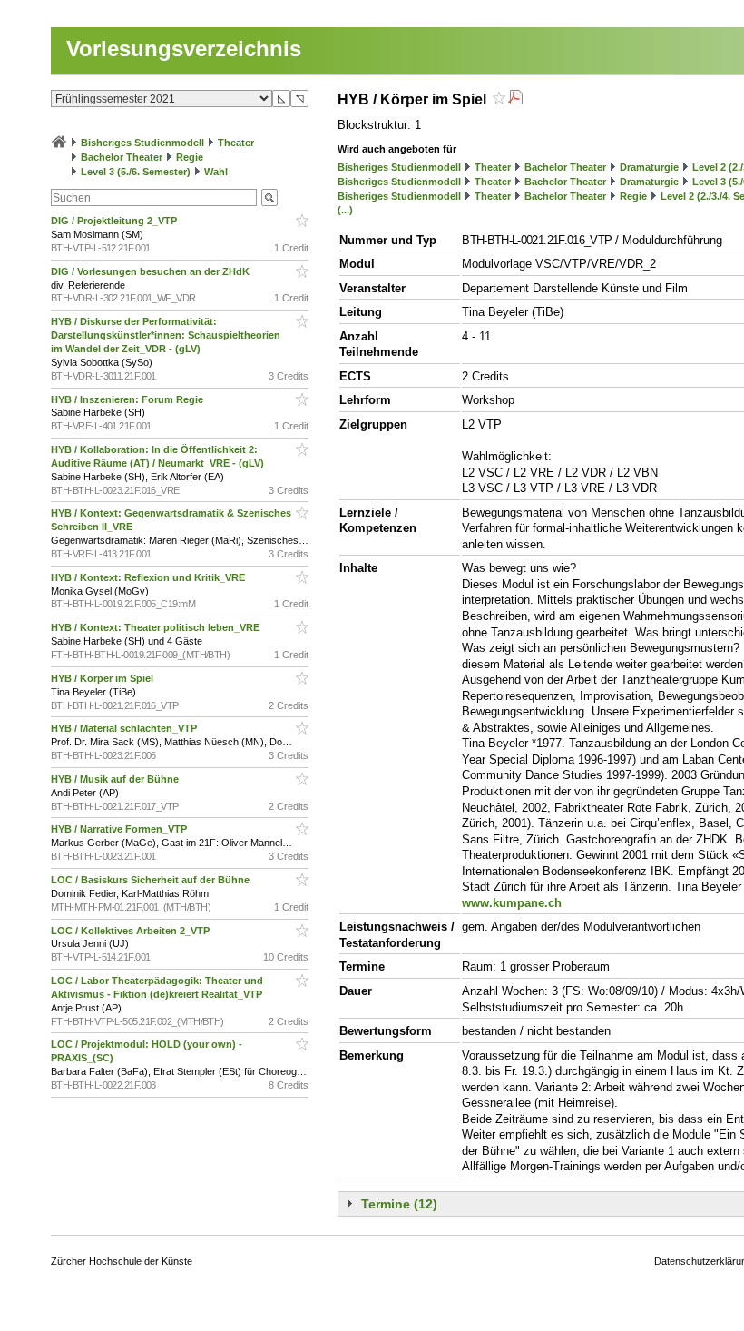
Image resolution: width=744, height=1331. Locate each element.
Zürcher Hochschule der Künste (121, 1261)
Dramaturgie (649, 167)
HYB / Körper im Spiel (103, 678)
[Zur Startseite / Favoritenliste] (59, 142)
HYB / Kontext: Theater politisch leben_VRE (156, 627)
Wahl (216, 171)
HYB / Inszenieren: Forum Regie (128, 399)
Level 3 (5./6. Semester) (136, 171)
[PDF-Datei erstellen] (515, 99)
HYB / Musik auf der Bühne (116, 779)
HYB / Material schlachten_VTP (125, 728)
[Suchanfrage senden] (269, 197)
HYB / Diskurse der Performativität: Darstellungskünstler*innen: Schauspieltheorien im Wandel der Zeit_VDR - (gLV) (165, 335)
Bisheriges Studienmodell (142, 142)
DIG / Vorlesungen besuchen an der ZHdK (151, 271)
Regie (189, 157)
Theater (236, 142)
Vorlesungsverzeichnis (183, 48)
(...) (345, 209)
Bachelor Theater (121, 157)
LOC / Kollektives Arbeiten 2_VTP (131, 930)
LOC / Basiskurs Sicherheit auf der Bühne (151, 879)
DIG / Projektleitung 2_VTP (115, 220)
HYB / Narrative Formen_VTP (120, 828)
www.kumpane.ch (512, 903)
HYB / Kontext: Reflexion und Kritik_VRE (149, 577)
